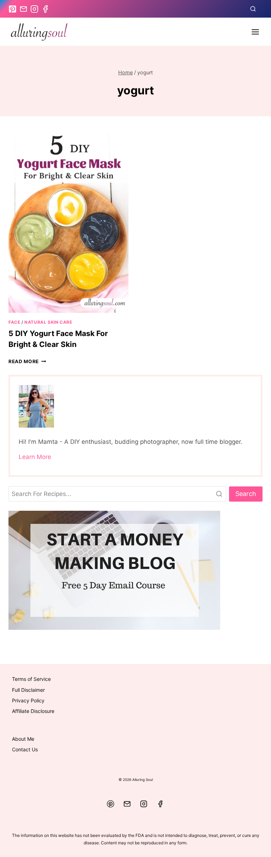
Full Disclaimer (28, 690)
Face (14, 322)
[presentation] (68, 223)
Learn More (35, 456)
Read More (27, 361)
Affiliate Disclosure (33, 711)
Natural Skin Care (48, 322)
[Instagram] (144, 804)
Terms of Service (31, 679)
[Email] (127, 804)
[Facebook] (160, 804)
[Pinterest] (110, 804)
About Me (23, 739)
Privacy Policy (28, 700)
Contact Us (25, 749)
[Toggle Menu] (255, 32)
